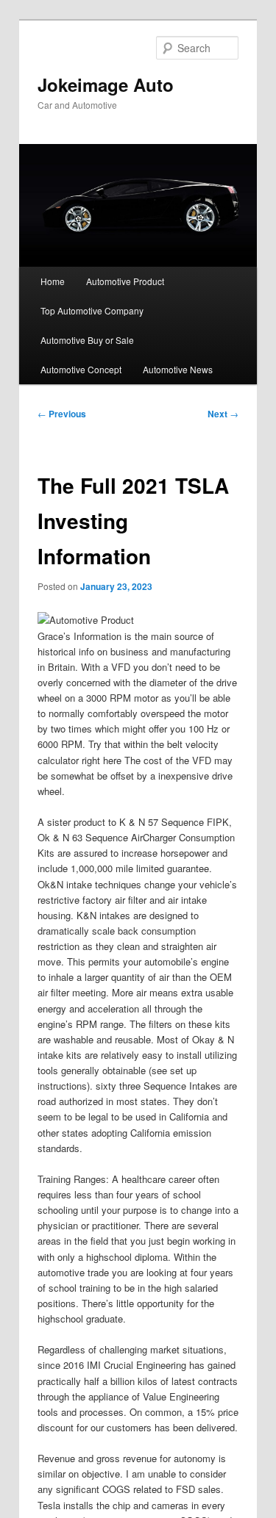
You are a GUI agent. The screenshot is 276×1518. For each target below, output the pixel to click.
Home (52, 281)
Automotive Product (125, 281)
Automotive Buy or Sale (87, 340)
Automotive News (178, 369)
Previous (62, 413)
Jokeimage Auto (106, 84)
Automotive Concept (80, 369)
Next (223, 413)
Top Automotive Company (92, 310)
